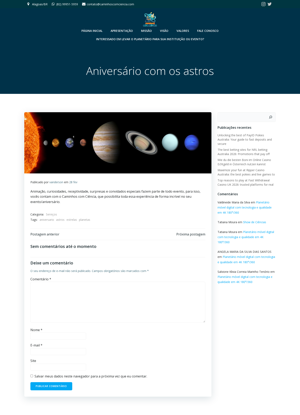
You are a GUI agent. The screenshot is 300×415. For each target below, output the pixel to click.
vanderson (56, 182)
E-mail (36, 345)
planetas (84, 220)
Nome (36, 330)
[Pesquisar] (271, 117)
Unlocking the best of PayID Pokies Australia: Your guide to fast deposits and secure (245, 139)
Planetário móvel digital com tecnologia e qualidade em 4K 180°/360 (245, 207)
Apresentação (122, 31)
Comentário (40, 279)
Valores (183, 31)
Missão (146, 31)
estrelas (72, 220)
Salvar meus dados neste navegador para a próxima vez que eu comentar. (90, 376)
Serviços (51, 214)
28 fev (73, 182)
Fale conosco (208, 31)
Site (33, 360)
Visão (164, 31)
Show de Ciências (254, 222)
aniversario (47, 220)
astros (60, 220)
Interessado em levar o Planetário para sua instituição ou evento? (150, 39)
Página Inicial (91, 31)
